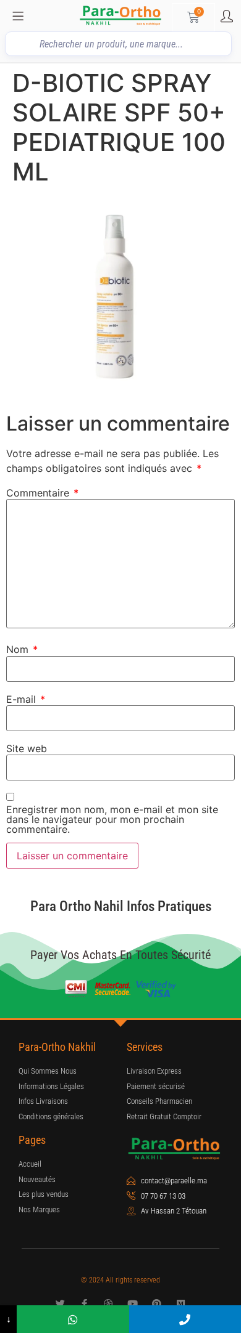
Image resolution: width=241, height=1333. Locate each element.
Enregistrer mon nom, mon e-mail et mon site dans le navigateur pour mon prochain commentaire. (112, 819)
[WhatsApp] (73, 1319)
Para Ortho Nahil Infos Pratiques (120, 906)
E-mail (25, 699)
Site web (26, 748)
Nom (22, 649)
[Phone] (185, 1319)
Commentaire (42, 493)
